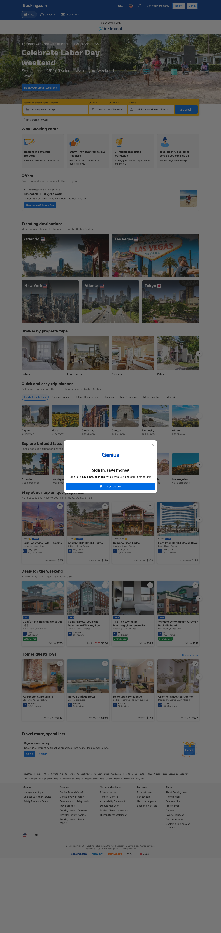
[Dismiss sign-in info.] (153, 445)
